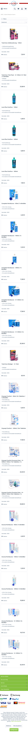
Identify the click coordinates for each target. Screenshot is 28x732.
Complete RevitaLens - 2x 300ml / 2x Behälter (13, 300)
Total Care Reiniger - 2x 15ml (10, 364)
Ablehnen (8, 725)
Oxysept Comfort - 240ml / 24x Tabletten (14, 428)
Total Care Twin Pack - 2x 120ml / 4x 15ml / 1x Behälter (14, 75)
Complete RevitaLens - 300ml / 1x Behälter (12, 268)
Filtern (4, 19)
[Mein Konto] (21, 8)
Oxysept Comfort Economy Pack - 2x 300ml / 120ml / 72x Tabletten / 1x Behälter (12, 461)
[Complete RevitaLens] (14, 194)
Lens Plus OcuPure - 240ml (10, 139)
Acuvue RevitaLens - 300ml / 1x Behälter (14, 589)
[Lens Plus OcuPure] (14, 98)
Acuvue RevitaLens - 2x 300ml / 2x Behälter (12, 621)
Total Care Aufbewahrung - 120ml (12, 43)
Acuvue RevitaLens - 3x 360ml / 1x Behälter (12, 653)
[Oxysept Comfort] (14, 387)
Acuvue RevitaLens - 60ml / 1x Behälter (13, 524)
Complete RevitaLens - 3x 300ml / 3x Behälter (13, 332)
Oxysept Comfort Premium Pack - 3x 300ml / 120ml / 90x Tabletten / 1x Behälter (12, 493)
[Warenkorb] (25, 8)
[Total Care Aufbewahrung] (14, 34)
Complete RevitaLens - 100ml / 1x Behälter (11, 236)
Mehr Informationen (16, 721)
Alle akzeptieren (17, 725)
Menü (5, 8)
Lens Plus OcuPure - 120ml (9, 107)
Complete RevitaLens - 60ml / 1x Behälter (14, 203)
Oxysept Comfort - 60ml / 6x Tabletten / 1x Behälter (13, 396)
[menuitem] (4, 8)
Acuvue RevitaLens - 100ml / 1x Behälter (13, 557)
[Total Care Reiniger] (14, 355)
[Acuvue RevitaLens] (14, 516)
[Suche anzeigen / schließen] (14, 8)
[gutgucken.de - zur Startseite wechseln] (13, 3)
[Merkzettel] (18, 8)
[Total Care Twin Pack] (14, 66)
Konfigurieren (14, 729)
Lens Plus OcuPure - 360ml (10, 171)
